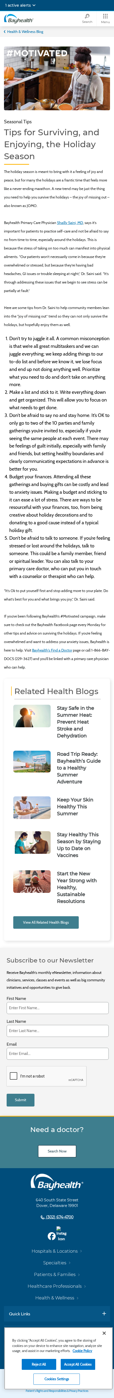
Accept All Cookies (77, 1364)
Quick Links (19, 1313)
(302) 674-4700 (59, 1217)
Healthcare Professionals (55, 1286)
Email (12, 1044)
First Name (16, 998)
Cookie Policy (82, 1351)
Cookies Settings (57, 1379)
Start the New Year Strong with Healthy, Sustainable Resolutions (77, 887)
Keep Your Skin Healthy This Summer (75, 807)
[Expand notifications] (34, 5)
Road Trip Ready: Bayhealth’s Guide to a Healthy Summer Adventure (79, 768)
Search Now (57, 1151)
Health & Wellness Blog (25, 31)
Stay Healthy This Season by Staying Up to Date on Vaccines (79, 845)
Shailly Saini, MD (70, 222)
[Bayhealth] (18, 18)
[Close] (104, 1333)
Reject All (39, 1364)
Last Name (16, 1021)
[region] (58, 1358)
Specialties (54, 1262)
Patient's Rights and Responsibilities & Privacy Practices (57, 1391)
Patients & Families (55, 1274)
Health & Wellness (54, 1297)
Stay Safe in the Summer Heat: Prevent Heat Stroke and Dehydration (75, 722)
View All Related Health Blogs (46, 922)
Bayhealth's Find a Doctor (52, 650)
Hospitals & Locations (55, 1251)
